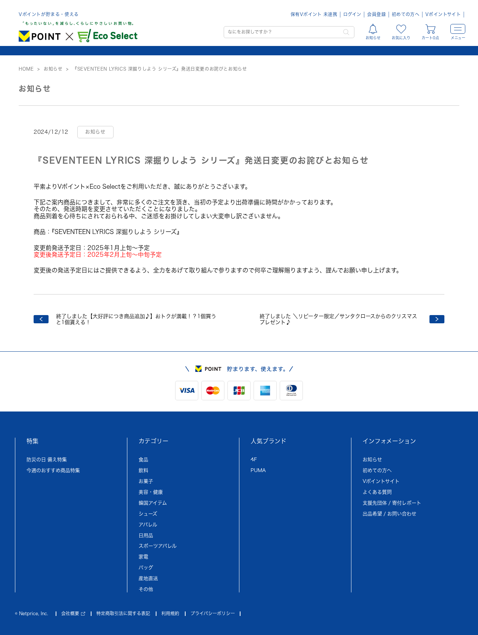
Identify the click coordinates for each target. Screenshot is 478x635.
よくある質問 (377, 492)
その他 (146, 589)
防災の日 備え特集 (47, 459)
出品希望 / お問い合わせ (389, 513)
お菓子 (146, 481)
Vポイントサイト (443, 14)
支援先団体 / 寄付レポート (392, 502)
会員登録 (376, 14)
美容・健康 (151, 492)
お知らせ (372, 459)
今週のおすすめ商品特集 (53, 470)
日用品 (146, 535)
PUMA (258, 470)
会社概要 (70, 613)
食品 (143, 459)
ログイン (352, 14)
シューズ (148, 513)
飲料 (143, 470)
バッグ (146, 567)
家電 (143, 556)
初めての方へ (405, 14)
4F (254, 459)
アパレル (148, 524)
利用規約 (170, 613)
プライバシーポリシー (212, 613)
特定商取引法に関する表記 (123, 613)
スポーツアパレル (158, 545)
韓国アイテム (153, 502)
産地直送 (148, 578)
